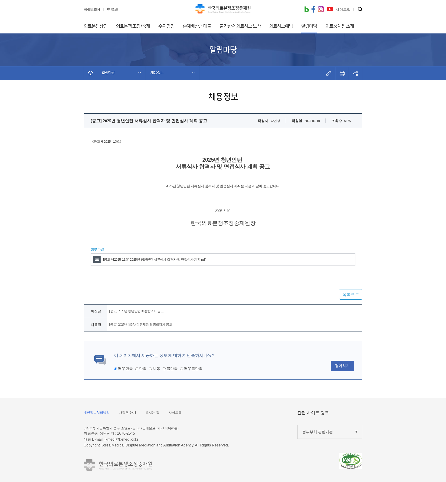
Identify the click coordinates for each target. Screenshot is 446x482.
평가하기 (342, 366)
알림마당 (309, 26)
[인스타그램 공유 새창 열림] (321, 9)
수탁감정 (166, 26)
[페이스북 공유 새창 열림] (313, 10)
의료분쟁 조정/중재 (133, 26)
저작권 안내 (127, 412)
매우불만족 (193, 369)
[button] (360, 10)
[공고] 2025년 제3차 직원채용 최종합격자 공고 (140, 324)
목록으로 (350, 294)
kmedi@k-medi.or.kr (121, 439)
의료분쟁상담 (96, 26)
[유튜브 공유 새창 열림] (330, 10)
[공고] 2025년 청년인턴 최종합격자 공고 (136, 311)
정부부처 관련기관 (317, 432)
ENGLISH (92, 10)
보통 (156, 369)
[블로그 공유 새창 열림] (306, 9)
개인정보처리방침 (97, 412)
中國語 (112, 9)
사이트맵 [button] (343, 9)
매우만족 (125, 369)
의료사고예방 (281, 26)
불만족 (172, 369)
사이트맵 (175, 412)
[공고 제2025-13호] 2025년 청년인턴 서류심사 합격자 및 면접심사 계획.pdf (154, 259)
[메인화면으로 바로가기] (90, 73)
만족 (143, 369)
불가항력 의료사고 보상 (240, 26)
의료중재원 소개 (339, 26)
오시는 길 (152, 412)
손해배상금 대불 (197, 26)
